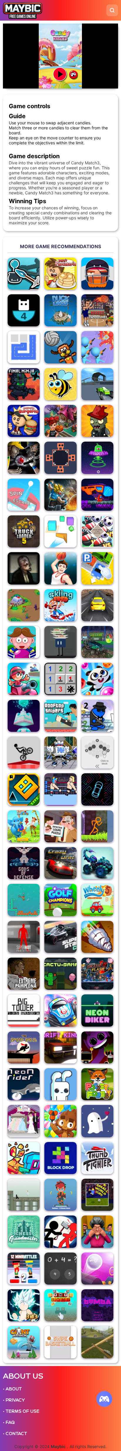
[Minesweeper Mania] (60, 679)
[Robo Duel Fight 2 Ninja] (60, 753)
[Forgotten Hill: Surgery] (24, 568)
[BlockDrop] (60, 1158)
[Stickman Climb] (24, 274)
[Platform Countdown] (24, 310)
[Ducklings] (60, 310)
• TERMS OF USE (21, 1411)
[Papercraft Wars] (24, 679)
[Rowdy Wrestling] (60, 789)
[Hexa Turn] (97, 753)
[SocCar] (97, 642)
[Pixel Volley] (60, 347)
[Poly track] (97, 384)
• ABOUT (12, 1389)
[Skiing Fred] (60, 605)
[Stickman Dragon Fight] (24, 1305)
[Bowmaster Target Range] (97, 1342)
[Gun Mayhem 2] (97, 716)
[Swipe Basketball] (60, 1342)
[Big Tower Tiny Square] (24, 1010)
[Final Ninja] (24, 384)
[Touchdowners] (97, 274)
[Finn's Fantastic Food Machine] (60, 642)
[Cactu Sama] (60, 974)
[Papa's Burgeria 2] (24, 421)
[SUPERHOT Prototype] (24, 937)
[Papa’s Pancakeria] (60, 274)
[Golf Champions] (60, 900)
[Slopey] (97, 1269)
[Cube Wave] (60, 531)
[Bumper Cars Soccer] (97, 531)
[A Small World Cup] (97, 1195)
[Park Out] (97, 568)
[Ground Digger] (97, 937)
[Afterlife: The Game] (97, 1121)
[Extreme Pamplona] (24, 974)
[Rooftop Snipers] (60, 716)
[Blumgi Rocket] (60, 1010)
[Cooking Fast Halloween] (60, 421)
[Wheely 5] (97, 900)
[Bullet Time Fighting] (24, 1195)
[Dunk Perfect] (60, 568)
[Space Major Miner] (97, 495)
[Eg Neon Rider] (24, 1084)
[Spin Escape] (24, 495)
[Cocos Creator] (60, 1195)
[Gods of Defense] (24, 863)
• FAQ (9, 1422)
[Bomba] (97, 1305)
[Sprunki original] (97, 1047)
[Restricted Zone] (24, 605)
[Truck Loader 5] (24, 531)
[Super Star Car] (60, 937)
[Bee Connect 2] (60, 384)
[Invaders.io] (97, 458)
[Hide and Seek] (97, 1231)
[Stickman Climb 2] (24, 900)
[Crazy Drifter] (60, 863)
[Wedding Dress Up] (24, 1121)
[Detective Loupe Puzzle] (60, 826)
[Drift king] (60, 1047)
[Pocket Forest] (97, 1084)
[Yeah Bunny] (60, 1084)
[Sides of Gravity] (60, 458)
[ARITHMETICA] (60, 1269)
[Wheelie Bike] (24, 753)
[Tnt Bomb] (60, 1305)
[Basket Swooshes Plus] (97, 310)
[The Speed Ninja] (24, 1047)
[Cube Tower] (24, 716)
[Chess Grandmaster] (24, 1231)
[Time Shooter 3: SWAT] (24, 1158)
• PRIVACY (14, 1400)
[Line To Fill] (24, 347)
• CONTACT (15, 1434)
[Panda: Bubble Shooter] (97, 679)
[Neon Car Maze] (97, 789)
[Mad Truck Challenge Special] (97, 863)
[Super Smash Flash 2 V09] (97, 974)
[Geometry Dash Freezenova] (24, 789)
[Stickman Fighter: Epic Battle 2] (60, 1231)
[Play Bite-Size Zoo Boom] (24, 826)
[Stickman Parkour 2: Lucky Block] (97, 826)
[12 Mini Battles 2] (24, 1269)
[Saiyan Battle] (60, 495)
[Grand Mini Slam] (24, 642)
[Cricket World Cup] (24, 458)
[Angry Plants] (97, 421)
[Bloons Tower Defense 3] (60, 1121)
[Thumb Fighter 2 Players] (97, 1158)
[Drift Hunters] (97, 605)
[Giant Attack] (24, 1342)
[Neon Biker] (97, 1010)
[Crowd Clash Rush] (97, 347)
